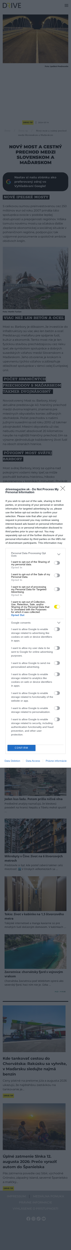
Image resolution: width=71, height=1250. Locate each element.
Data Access (33, 760)
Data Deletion (12, 760)
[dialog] (35, 625)
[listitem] (35, 554)
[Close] (63, 489)
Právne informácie (56, 760)
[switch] (57, 563)
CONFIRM (21, 747)
